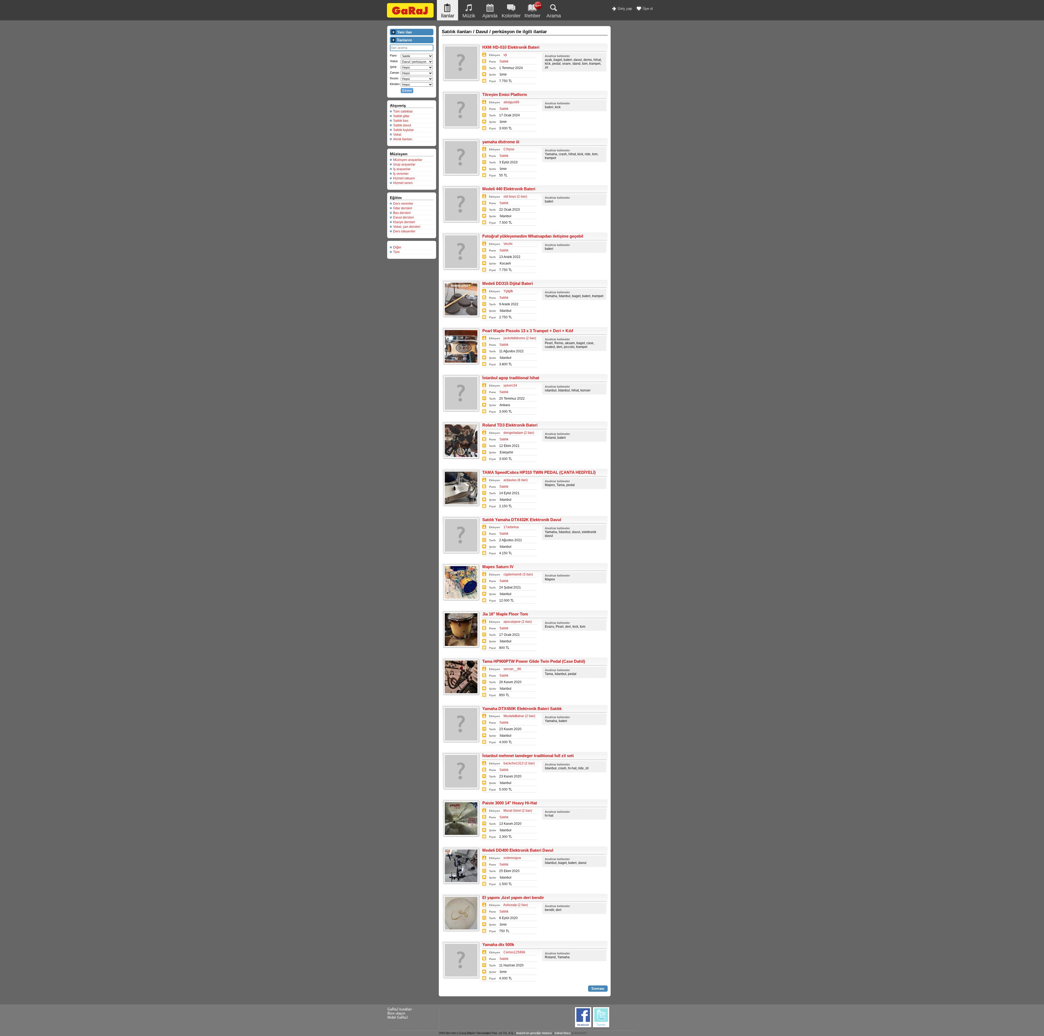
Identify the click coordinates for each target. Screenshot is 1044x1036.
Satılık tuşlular (403, 130)
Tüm (396, 252)
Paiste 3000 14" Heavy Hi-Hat (509, 803)
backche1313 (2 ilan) (519, 763)
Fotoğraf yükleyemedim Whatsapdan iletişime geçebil (532, 236)
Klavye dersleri (404, 222)
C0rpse (509, 149)
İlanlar (447, 15)
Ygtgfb (508, 291)
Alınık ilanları (402, 139)
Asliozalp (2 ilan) (515, 905)
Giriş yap (624, 9)
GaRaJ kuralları (399, 1009)
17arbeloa (511, 527)
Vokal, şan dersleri (406, 227)
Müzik (468, 15)
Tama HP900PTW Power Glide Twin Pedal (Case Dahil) (533, 661)
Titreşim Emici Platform (504, 94)
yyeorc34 (510, 385)
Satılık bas (400, 121)
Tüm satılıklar (403, 111)
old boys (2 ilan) (515, 196)
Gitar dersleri (402, 208)
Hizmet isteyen (404, 178)
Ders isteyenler (404, 231)
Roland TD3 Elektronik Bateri (509, 425)
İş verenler (401, 174)
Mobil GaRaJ (397, 1017)
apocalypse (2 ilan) (518, 622)
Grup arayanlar (404, 164)
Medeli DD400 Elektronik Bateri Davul (517, 850)
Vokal (397, 134)
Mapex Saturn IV (498, 566)
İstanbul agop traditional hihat (510, 377)
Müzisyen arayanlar (407, 160)
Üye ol (647, 9)
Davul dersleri (403, 217)
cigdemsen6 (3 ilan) (518, 574)
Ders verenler (403, 204)
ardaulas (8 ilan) (516, 480)
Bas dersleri (402, 213)
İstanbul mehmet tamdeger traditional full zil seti (528, 755)
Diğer (397, 247)
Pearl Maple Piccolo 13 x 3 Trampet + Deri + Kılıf (527, 330)
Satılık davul (402, 125)
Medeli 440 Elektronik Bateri (508, 188)
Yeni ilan (404, 32)
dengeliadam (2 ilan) (519, 433)
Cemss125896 (514, 952)
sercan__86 (512, 669)
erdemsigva (512, 858)
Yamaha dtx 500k (498, 944)
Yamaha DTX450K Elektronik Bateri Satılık (522, 708)
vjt (505, 55)
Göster (407, 90)
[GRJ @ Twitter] (601, 1027)
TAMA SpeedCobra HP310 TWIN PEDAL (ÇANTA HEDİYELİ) (539, 472)
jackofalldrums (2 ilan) (520, 338)
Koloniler (511, 15)
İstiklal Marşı (562, 1033)
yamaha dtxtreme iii (500, 141)
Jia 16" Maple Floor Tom (505, 614)
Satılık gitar (401, 116)
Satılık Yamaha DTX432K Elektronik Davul (521, 519)
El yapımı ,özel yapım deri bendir (513, 897)
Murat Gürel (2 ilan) (518, 811)
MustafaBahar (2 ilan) (519, 716)
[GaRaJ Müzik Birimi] (410, 17)
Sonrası (597, 989)
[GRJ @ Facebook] (583, 1027)
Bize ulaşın (396, 1013)
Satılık (503, 61)
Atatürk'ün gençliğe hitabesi (534, 1033)
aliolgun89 (511, 102)
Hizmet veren (403, 183)
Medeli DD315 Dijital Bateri (507, 283)
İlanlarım (404, 40)
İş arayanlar (402, 169)
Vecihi (508, 244)
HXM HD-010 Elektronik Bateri (510, 47)
